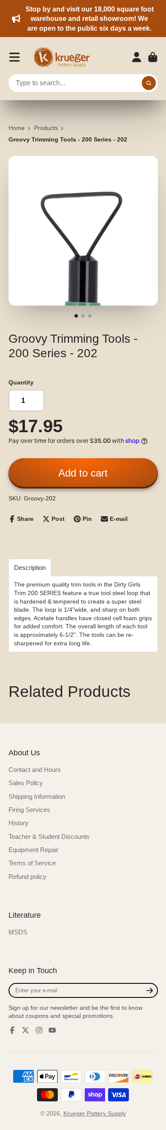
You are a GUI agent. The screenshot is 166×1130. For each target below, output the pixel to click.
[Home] (64, 57)
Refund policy (27, 876)
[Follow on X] (25, 1030)
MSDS (18, 932)
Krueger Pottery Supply (94, 1113)
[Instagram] (39, 1030)
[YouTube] (52, 1030)
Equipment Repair (33, 849)
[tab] (30, 567)
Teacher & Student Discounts (49, 836)
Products (46, 127)
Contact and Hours (35, 769)
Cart (153, 57)
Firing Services (29, 809)
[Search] (149, 83)
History (19, 823)
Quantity (21, 382)
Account (137, 57)
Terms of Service (32, 863)
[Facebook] (12, 1030)
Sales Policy (26, 782)
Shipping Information (37, 796)
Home (17, 127)
